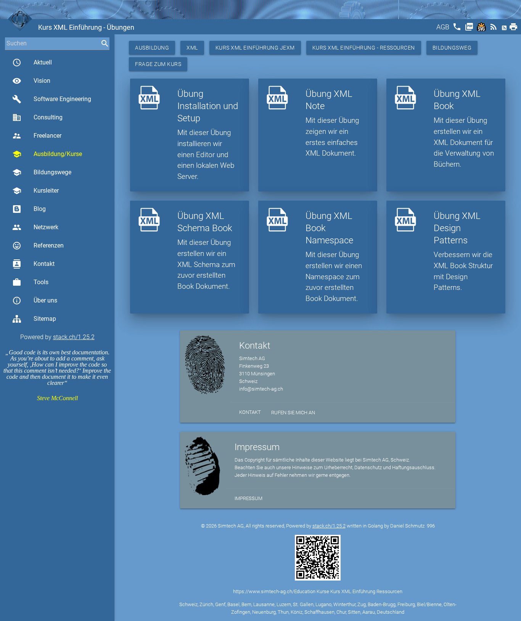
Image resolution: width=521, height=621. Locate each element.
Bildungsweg (452, 48)
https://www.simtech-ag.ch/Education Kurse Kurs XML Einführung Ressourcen (317, 591)
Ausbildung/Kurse (47, 154)
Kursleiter (35, 190)
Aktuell (32, 62)
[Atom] (505, 29)
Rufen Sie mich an (293, 412)
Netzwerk (35, 227)
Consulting (37, 117)
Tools (30, 282)
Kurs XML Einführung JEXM (255, 48)
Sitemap (45, 318)
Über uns (34, 300)
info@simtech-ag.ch (261, 389)
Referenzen (38, 245)
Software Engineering (51, 99)
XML (192, 48)
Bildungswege (41, 172)
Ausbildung (152, 48)
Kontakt (33, 264)
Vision (31, 80)
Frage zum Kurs (158, 64)
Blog (40, 208)
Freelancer (36, 135)
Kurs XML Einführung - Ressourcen (363, 48)
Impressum (248, 498)
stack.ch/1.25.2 (74, 337)
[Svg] (482, 29)
